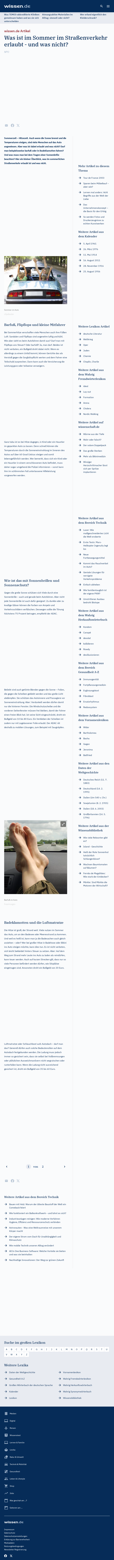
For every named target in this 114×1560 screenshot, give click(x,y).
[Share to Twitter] (18, 125)
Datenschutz (9, 1533)
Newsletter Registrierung (15, 1549)
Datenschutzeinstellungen (15, 1536)
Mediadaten (9, 1543)
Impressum (9, 1529)
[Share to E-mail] (6, 125)
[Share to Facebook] (12, 125)
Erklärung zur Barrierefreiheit (17, 1539)
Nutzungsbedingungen (14, 1546)
